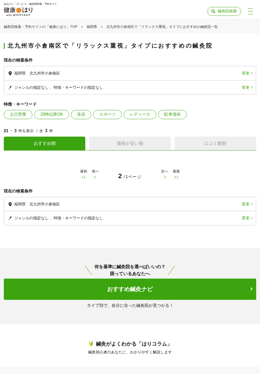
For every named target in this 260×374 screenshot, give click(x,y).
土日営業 (18, 114)
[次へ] (165, 177)
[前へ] (95, 177)
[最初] (84, 177)
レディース (140, 114)
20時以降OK (51, 114)
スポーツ (107, 114)
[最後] (176, 177)
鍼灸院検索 (227, 11)
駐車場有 (172, 114)
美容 (81, 114)
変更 (246, 73)
